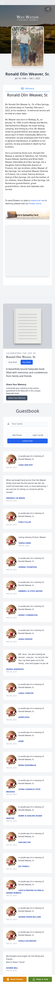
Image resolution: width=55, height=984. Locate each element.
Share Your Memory (16, 398)
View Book (12, 362)
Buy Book (27, 362)
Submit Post (27, 441)
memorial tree (38, 200)
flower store (35, 203)
